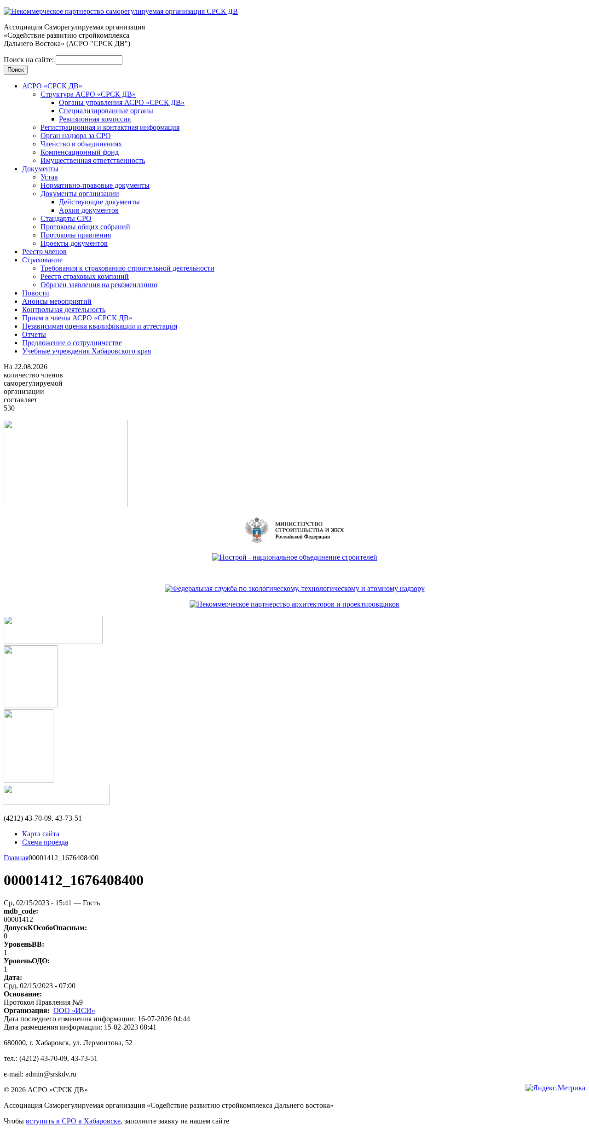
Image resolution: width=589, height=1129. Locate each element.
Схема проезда (45, 842)
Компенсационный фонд (79, 152)
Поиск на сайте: (30, 60)
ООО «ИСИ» (74, 1010)
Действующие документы (99, 202)
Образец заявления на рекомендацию (98, 285)
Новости (35, 293)
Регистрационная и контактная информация (109, 127)
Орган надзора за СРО (75, 135)
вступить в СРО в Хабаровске (73, 1121)
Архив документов (89, 210)
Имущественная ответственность (92, 160)
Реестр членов (44, 251)
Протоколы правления (75, 235)
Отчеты (34, 334)
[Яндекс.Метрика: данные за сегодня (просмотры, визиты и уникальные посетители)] (555, 1088)
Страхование (42, 260)
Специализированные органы (106, 111)
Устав (49, 177)
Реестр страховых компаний (84, 276)
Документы (40, 169)
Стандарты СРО (66, 218)
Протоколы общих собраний (85, 227)
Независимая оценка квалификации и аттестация (99, 326)
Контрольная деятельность (63, 309)
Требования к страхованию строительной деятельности (127, 268)
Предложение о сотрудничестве (72, 343)
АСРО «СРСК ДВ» (52, 86)
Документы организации (79, 193)
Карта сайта (40, 834)
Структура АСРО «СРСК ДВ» (88, 94)
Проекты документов (74, 243)
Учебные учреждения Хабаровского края (86, 351)
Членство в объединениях (81, 144)
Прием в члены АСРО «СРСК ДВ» (77, 318)
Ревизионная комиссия (95, 119)
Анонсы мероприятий (57, 301)
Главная (16, 858)
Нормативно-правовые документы (95, 185)
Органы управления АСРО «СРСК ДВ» (122, 102)
